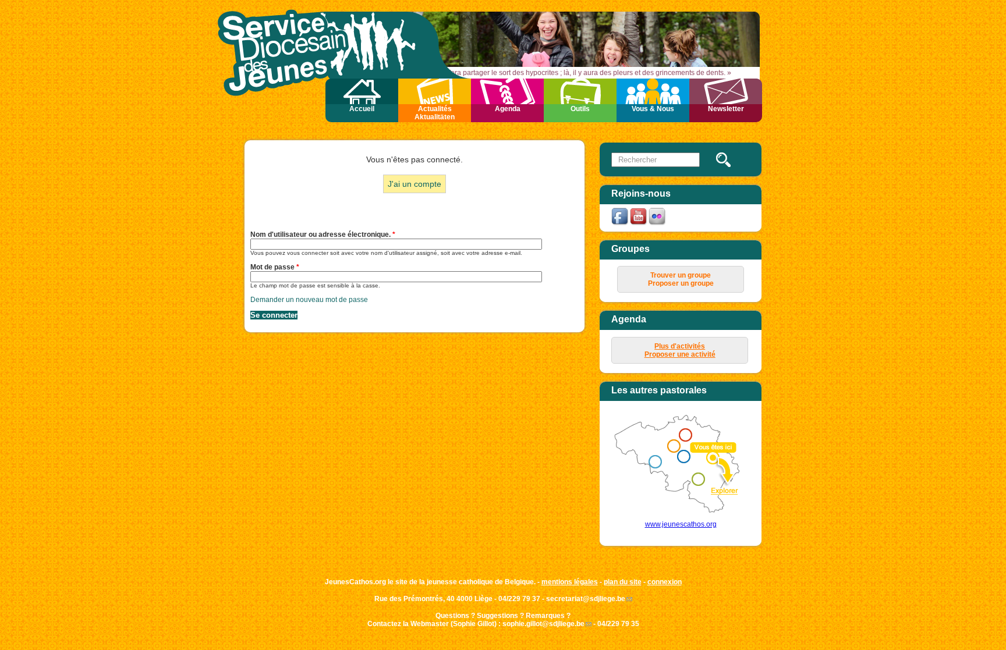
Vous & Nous (653, 109)
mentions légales (569, 582)
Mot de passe (274, 267)
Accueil (361, 109)
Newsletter (726, 109)
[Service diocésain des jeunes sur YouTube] (639, 224)
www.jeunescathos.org (681, 524)
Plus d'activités (679, 346)
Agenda (507, 109)
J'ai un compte (414, 184)
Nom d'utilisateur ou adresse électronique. (322, 234)
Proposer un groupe (681, 283)
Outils (580, 109)
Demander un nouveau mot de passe (309, 300)
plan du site (623, 582)
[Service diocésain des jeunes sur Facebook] (620, 224)
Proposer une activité (679, 354)
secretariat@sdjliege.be (585, 599)
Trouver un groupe (680, 275)
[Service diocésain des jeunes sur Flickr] (658, 224)
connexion (664, 582)
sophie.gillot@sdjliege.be (543, 624)
